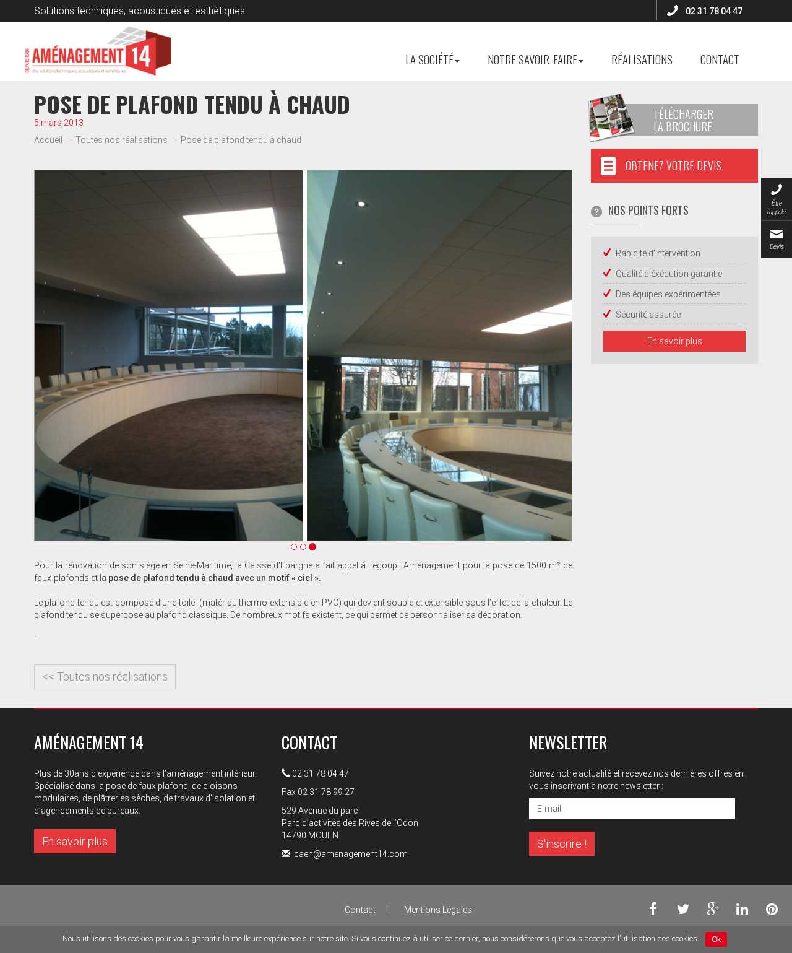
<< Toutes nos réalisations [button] (105, 676)
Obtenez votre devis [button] (673, 165)
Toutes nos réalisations (121, 140)
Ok (716, 939)
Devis (777, 246)
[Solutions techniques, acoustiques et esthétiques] (98, 37)
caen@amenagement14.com (351, 854)
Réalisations (642, 58)
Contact (719, 58)
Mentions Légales (438, 910)
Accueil (48, 140)
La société (429, 58)
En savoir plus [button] (674, 341)
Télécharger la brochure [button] (683, 120)
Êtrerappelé (776, 207)
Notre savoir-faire (532, 58)
